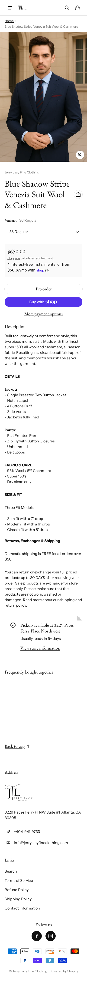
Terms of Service (19, 880)
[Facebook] (37, 936)
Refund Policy (17, 889)
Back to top (15, 746)
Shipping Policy (18, 899)
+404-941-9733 (27, 831)
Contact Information (22, 908)
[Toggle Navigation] (10, 8)
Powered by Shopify (63, 971)
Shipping (13, 258)
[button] (67, 8)
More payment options (43, 314)
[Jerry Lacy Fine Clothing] (22, 7)
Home (9, 21)
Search (11, 871)
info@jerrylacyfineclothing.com (41, 842)
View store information (40, 648)
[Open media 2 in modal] (43, 97)
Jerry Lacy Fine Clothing (30, 971)
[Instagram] (50, 936)
